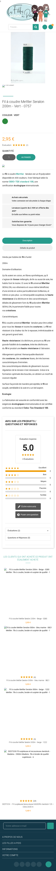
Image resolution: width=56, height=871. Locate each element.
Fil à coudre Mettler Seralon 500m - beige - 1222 (28, 742)
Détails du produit (27, 248)
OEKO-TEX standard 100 (21, 181)
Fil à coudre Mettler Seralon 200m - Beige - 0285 (28, 619)
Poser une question (29, 514)
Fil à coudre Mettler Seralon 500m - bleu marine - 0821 (28, 680)
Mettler (20, 174)
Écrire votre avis (28, 506)
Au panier (26, 157)
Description (27, 240)
